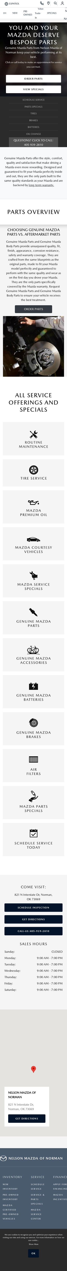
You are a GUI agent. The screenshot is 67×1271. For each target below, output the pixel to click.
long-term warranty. (41, 185)
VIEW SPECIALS (33, 89)
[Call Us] (42, 3)
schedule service (34, 99)
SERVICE (38, 1177)
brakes (33, 120)
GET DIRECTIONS (33, 919)
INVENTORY (12, 1177)
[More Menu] (5, 13)
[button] (33, 1069)
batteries (33, 127)
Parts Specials (33, 106)
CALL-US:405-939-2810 (34, 931)
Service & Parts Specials (38, 1199)
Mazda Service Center (36, 1214)
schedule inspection (33, 907)
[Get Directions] (49, 3)
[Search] (56, 3)
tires (34, 113)
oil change (33, 134)
